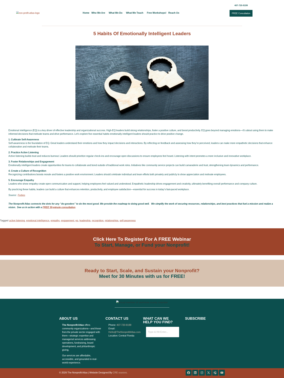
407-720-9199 (124, 325)
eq (76, 220)
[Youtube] (222, 373)
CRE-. (120, 372)
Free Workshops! (156, 13)
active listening (17, 220)
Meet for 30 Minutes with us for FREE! (142, 276)
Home (86, 13)
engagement (67, 220)
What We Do (115, 13)
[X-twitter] (209, 373)
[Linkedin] (195, 373)
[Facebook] (189, 373)
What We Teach (134, 13)
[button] (99, 13)
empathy (55, 220)
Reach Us (173, 13)
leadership (85, 220)
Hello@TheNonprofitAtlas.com (124, 332)
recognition (98, 220)
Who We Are (98, 13)
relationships (111, 220)
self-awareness (128, 220)
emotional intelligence (37, 220)
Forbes (21, 195)
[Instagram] (202, 373)
